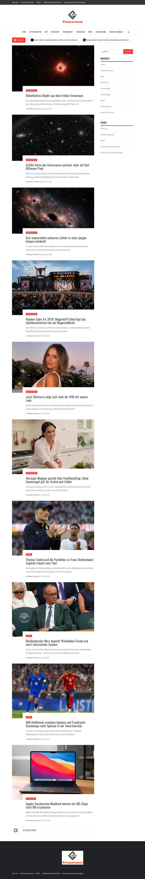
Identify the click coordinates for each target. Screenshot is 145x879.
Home (24, 32)
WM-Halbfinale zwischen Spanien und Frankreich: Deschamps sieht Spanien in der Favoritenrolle (56, 724)
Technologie (80, 32)
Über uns (15, 2)
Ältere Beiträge (29, 830)
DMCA (39, 2)
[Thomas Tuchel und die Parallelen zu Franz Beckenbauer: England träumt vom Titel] (53, 528)
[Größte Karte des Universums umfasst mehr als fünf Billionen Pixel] (53, 137)
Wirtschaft (55, 32)
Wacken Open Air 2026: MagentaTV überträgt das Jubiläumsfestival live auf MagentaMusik (56, 321)
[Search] (129, 32)
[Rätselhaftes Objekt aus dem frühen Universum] (53, 68)
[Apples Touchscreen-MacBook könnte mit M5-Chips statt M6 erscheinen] (53, 772)
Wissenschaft (68, 32)
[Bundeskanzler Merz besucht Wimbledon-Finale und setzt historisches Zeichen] (53, 609)
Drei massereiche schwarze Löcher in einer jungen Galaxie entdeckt (86, 40)
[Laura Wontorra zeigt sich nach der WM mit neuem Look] (53, 367)
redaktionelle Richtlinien (52, 2)
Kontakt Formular (27, 2)
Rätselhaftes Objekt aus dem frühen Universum (54, 95)
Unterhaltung (101, 32)
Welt (46, 32)
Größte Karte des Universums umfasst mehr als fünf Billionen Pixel (34, 40)
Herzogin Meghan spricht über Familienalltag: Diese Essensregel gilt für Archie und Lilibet (57, 480)
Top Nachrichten (35, 32)
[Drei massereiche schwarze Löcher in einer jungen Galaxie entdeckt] (53, 210)
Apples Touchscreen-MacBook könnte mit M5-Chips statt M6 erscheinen (57, 805)
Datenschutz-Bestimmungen (74, 2)
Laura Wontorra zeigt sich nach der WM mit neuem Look (57, 398)
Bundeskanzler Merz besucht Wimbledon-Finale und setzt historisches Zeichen (57, 643)
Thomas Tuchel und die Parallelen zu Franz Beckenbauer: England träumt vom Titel (60, 561)
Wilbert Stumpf (34, 109)
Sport (90, 32)
